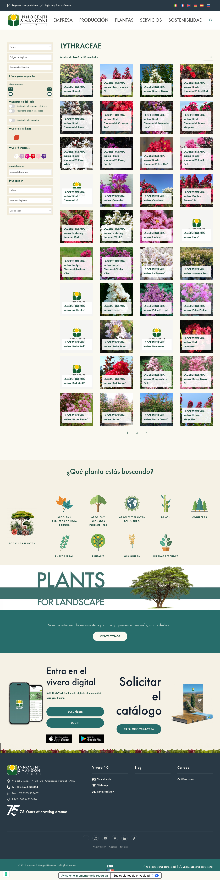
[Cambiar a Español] (202, 5)
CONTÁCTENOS (110, 636)
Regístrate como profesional (25, 5)
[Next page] (146, 433)
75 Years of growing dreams (44, 811)
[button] (210, 20)
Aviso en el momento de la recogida (84, 875)
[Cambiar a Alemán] (195, 5)
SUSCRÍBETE (75, 712)
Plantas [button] (124, 20)
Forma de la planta (18, 200)
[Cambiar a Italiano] (176, 5)
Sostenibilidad (185, 20)
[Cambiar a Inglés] (189, 5)
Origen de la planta (19, 57)
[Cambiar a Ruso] (208, 5)
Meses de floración (19, 172)
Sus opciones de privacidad (131, 875)
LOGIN (75, 723)
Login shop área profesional (58, 5)
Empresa (63, 20)
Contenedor (15, 210)
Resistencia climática (19, 67)
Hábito (13, 190)
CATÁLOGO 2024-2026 (139, 729)
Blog (138, 767)
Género (13, 47)
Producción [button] (93, 20)
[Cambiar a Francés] (182, 5)
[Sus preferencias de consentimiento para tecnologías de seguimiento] (6, 874)
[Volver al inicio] (27, 20)
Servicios (151, 20)
